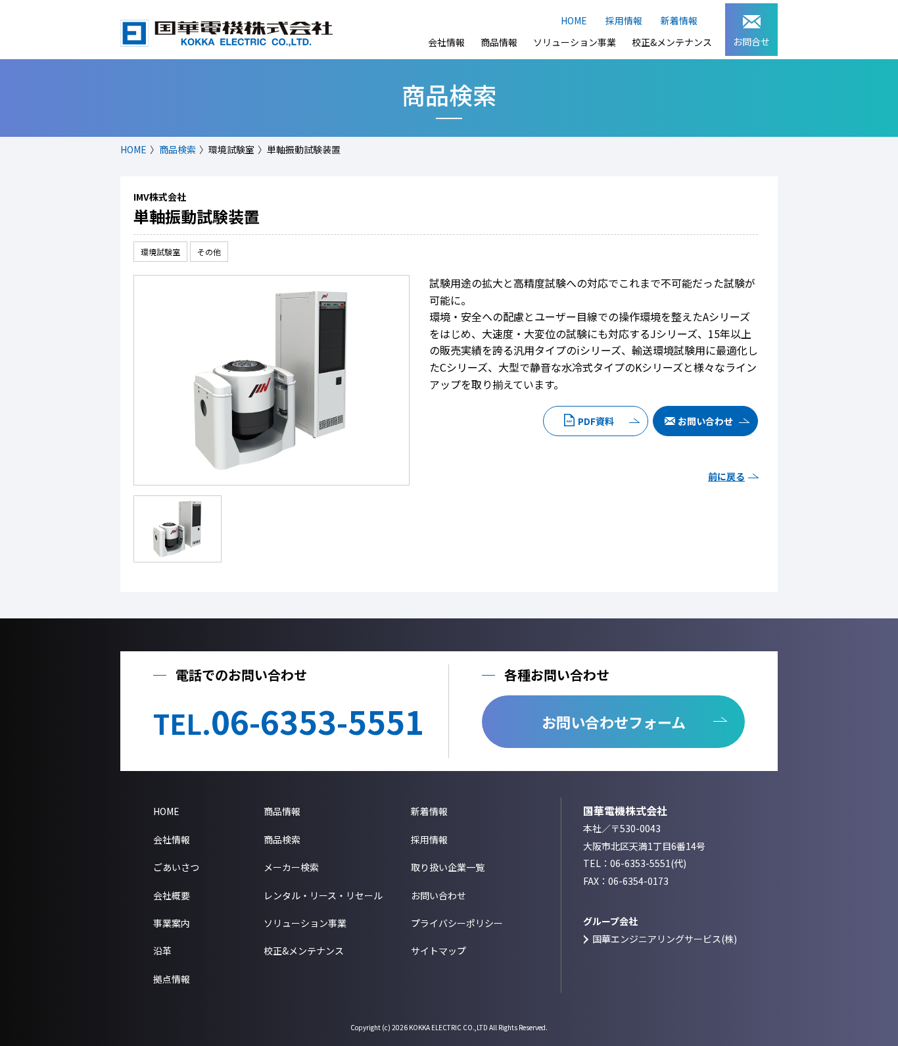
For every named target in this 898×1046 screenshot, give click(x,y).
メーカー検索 (291, 867)
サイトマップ (438, 950)
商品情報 (499, 42)
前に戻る (726, 476)
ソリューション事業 (574, 42)
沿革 (162, 950)
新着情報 (679, 20)
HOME (574, 20)
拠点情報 (171, 978)
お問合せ (751, 41)
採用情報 (623, 20)
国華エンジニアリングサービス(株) (664, 938)
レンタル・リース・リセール (323, 895)
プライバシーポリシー (457, 923)
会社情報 (446, 42)
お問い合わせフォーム (614, 721)
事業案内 (171, 923)
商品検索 (177, 149)
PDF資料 (596, 421)
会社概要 (171, 895)
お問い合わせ (705, 421)
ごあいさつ (176, 867)
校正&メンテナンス (672, 42)
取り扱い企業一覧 (447, 867)
